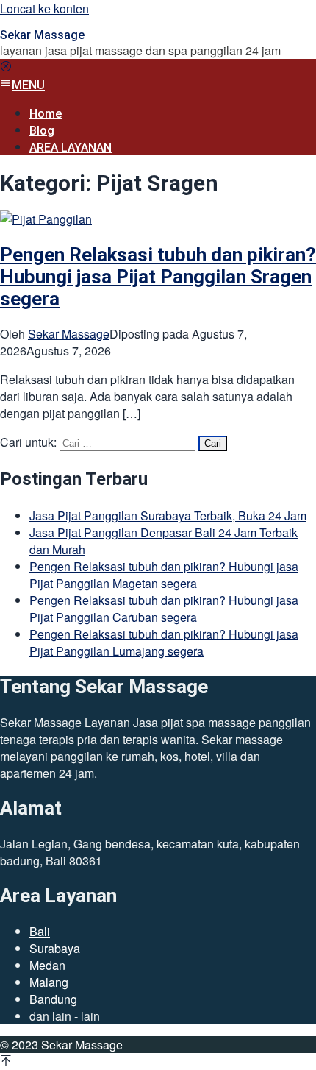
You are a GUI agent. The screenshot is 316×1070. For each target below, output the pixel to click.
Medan (47, 965)
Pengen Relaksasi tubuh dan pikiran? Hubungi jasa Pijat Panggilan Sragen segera (158, 277)
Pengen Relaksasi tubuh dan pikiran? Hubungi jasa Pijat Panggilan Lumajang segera (163, 642)
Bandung (53, 999)
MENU (28, 85)
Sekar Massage (42, 35)
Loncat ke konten (44, 8)
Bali (39, 931)
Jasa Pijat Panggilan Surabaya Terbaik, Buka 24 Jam (167, 515)
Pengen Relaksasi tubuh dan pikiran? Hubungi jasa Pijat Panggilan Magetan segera (163, 575)
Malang (48, 982)
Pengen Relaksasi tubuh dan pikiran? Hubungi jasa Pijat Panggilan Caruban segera (163, 609)
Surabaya (54, 948)
